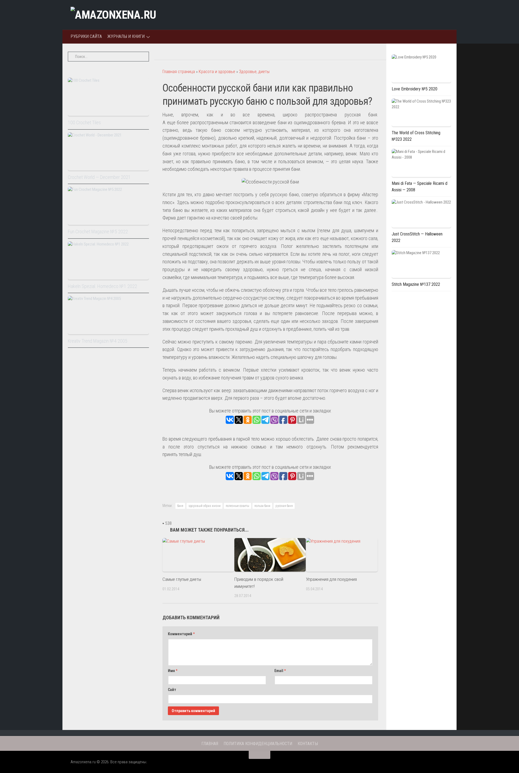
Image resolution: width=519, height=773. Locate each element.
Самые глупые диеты (181, 579)
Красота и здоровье (217, 71)
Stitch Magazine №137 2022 (416, 284)
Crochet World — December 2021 (99, 177)
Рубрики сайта (86, 36)
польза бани (262, 506)
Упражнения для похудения (331, 579)
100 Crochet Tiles (84, 122)
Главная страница (178, 71)
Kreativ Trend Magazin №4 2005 (97, 341)
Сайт (172, 689)
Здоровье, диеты (254, 71)
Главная (209, 743)
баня (180, 506)
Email (280, 671)
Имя (172, 671)
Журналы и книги (126, 36)
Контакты (308, 743)
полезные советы (237, 506)
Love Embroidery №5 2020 (414, 88)
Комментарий (181, 634)
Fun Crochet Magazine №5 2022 (98, 231)
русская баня (284, 506)
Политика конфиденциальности (258, 743)
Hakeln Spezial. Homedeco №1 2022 (102, 286)
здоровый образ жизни (204, 506)
